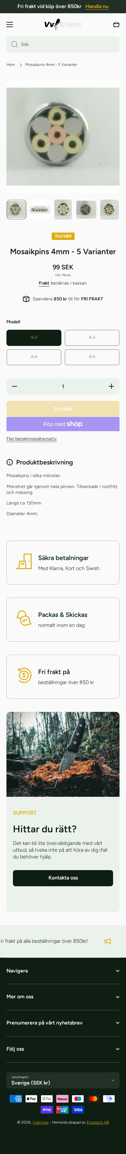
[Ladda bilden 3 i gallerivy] (63, 210)
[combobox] (63, 44)
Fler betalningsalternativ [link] (31, 439)
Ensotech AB (98, 1122)
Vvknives (40, 1122)
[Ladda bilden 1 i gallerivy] (16, 210)
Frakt (44, 283)
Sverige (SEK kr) (30, 1083)
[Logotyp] (63, 24)
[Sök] (12, 44)
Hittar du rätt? (45, 829)
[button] (116, 24)
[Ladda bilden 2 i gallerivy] (40, 210)
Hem (10, 64)
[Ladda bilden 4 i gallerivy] (86, 210)
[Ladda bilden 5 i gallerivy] (110, 210)
